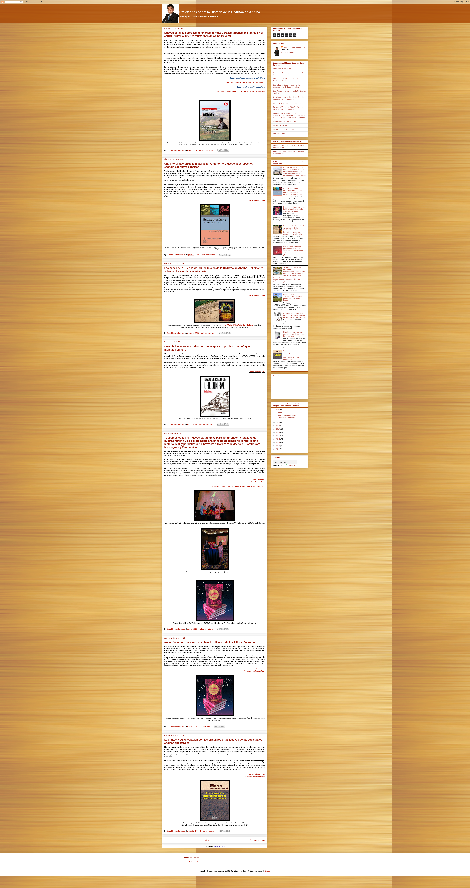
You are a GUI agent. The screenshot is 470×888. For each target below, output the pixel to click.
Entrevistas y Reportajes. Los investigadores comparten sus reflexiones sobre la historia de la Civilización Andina (289, 115)
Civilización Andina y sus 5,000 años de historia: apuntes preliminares (288, 74)
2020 (278, 409)
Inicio (207, 840)
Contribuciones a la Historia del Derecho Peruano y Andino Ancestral (288, 98)
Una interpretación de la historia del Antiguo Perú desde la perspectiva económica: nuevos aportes (294, 191)
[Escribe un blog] (221, 150)
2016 (278, 432)
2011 (278, 449)
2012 (278, 446)
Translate (291, 465)
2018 (278, 426)
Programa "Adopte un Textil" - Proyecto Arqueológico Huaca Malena (288, 108)
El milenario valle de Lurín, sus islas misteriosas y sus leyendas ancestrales (293, 334)
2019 (278, 422)
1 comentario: (205, 726)
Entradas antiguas (257, 840)
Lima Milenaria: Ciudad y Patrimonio (287, 103)
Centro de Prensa (280, 125)
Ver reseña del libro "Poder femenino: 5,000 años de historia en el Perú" (238, 486)
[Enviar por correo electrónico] (218, 150)
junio (280, 412)
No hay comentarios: (206, 150)
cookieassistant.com (191, 861)
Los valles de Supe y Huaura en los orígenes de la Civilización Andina (287, 86)
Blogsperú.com (279, 133)
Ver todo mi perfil (287, 52)
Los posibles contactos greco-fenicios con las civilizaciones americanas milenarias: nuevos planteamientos (293, 251)
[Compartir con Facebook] (225, 150)
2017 (278, 429)
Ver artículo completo (257, 200)
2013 (278, 442)
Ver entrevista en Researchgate (253, 482)
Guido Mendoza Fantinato (294, 47)
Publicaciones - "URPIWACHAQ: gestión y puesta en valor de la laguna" (293, 297)
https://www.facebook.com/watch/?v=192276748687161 (245, 83)
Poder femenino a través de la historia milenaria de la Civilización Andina (210, 642)
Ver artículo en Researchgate (254, 671)
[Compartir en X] (223, 150)
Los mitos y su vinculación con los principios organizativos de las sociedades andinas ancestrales (293, 355)
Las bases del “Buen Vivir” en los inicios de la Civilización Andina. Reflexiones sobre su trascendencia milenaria (293, 230)
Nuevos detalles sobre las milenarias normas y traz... (288, 416)
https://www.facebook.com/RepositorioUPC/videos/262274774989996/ (240, 91)
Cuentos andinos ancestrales (284, 121)
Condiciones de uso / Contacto (285, 129)
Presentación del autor (282, 69)
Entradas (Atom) (220, 846)
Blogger (267, 871)
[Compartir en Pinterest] (228, 150)
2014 (278, 439)
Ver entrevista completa (256, 479)
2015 (278, 436)
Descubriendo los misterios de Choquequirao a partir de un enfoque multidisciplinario (294, 315)
